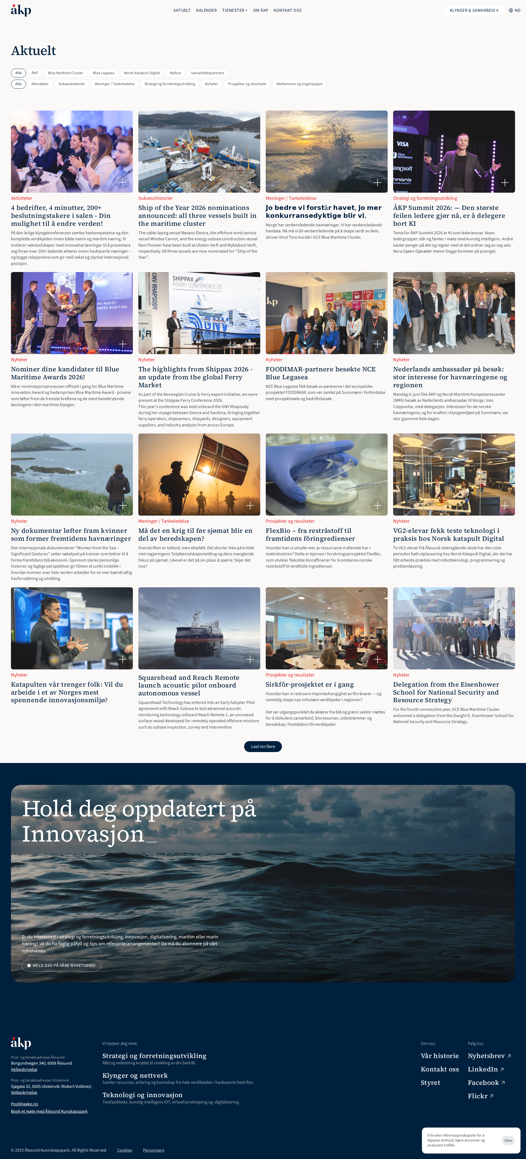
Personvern (153, 1150)
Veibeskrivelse (24, 1069)
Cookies (124, 1150)
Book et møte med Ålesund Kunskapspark (49, 1111)
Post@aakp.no (24, 1104)
